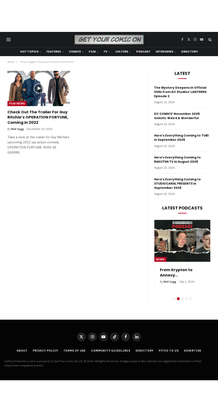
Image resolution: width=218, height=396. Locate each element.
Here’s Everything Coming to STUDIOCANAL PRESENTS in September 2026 (177, 183)
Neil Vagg (17, 129)
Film (92, 51)
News (160, 259)
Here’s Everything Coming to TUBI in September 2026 (181, 137)
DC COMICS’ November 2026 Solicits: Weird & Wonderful (177, 116)
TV (105, 51)
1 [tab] (174, 298)
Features (53, 51)
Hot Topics (29, 51)
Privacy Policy (45, 350)
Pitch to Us (169, 350)
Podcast (143, 51)
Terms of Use (74, 350)
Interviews (164, 51)
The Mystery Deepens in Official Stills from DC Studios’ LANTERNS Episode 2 (180, 91)
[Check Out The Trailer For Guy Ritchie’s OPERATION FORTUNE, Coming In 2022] (38, 88)
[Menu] (8, 39)
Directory (189, 51)
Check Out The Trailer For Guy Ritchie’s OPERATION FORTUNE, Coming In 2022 (37, 117)
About (22, 350)
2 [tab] (178, 298)
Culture (121, 51)
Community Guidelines (110, 350)
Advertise (192, 350)
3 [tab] (182, 298)
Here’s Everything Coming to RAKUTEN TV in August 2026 (177, 159)
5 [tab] (190, 298)
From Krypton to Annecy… (176, 272)
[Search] (210, 39)
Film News (17, 103)
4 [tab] (186, 298)
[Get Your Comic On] (109, 39)
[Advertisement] (109, 16)
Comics (75, 51)
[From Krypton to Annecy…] (182, 241)
